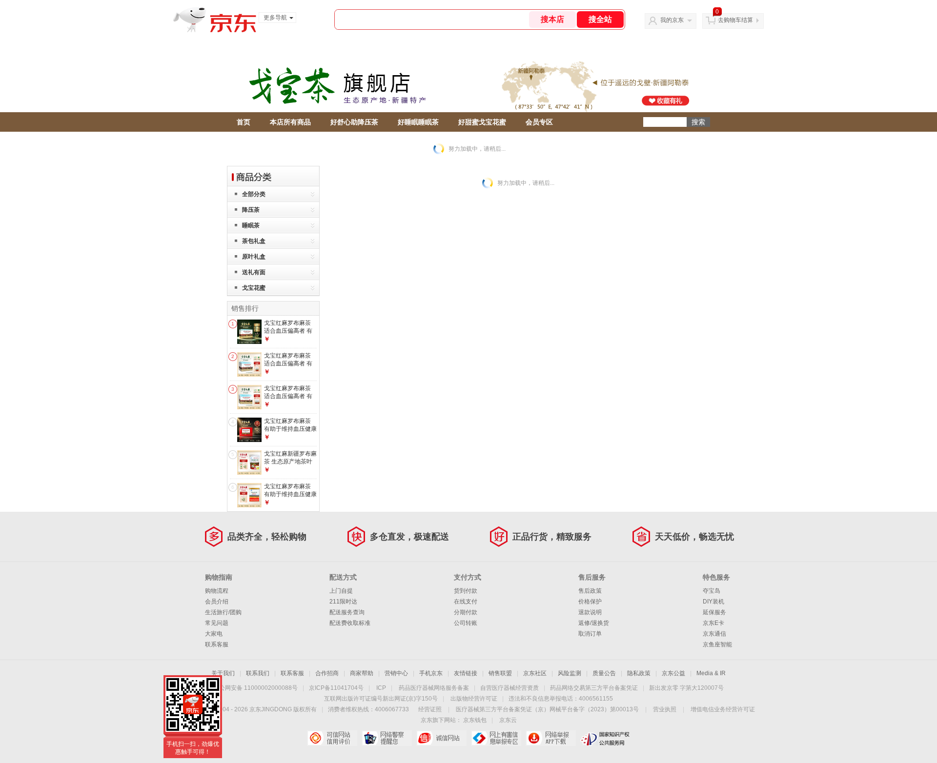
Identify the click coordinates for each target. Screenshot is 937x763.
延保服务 (714, 612)
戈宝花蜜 (253, 287)
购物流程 (216, 590)
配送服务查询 (347, 612)
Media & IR (711, 673)
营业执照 (664, 709)
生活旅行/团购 (223, 612)
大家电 (214, 633)
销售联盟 (500, 673)
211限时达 (343, 601)
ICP (381, 687)
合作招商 (327, 673)
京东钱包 (475, 720)
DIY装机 (713, 601)
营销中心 (396, 673)
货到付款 (465, 590)
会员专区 (539, 122)
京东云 (508, 720)
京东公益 (673, 673)
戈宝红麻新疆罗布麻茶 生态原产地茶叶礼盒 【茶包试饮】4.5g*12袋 (290, 465)
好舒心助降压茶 (354, 122)
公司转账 (465, 623)
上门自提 (341, 590)
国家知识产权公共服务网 (605, 738)
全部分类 (253, 194)
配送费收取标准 (349, 623)
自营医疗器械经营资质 (509, 687)
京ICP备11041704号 (336, 687)
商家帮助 (361, 673)
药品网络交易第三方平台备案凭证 (594, 687)
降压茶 (251, 209)
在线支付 (465, 601)
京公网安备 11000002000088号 (255, 687)
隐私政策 (639, 673)
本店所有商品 (290, 122)
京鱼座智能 (717, 644)
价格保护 (590, 601)
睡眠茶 (251, 225)
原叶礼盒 (253, 256)
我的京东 (672, 20)
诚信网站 (441, 738)
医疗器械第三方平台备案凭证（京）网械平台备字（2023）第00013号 (547, 709)
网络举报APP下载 (551, 738)
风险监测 (569, 673)
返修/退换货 (593, 623)
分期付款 (465, 612)
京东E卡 (713, 623)
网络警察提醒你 (387, 738)
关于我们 (223, 673)
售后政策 (590, 590)
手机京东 (431, 673)
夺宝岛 (711, 590)
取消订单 (590, 633)
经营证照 (430, 709)
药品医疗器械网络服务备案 (434, 687)
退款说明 (590, 612)
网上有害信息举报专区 (496, 738)
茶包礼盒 (253, 241)
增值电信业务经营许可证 (723, 709)
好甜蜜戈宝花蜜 (482, 122)
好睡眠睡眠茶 (418, 122)
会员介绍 (216, 601)
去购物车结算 (735, 20)
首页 (243, 122)
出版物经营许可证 (473, 698)
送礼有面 (253, 272)
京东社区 (535, 673)
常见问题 (216, 623)
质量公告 (604, 673)
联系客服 (216, 644)
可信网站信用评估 (332, 738)
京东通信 (714, 633)
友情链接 (465, 673)
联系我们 (257, 673)
